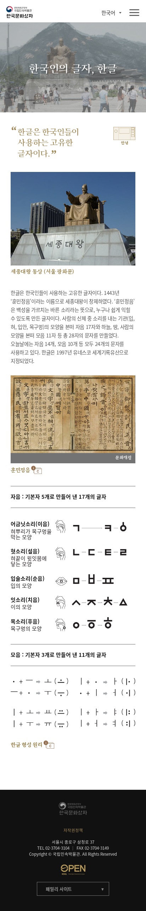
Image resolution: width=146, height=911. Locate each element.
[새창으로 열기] (73, 869)
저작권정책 (73, 830)
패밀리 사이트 (59, 888)
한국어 (108, 13)
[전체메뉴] (134, 13)
